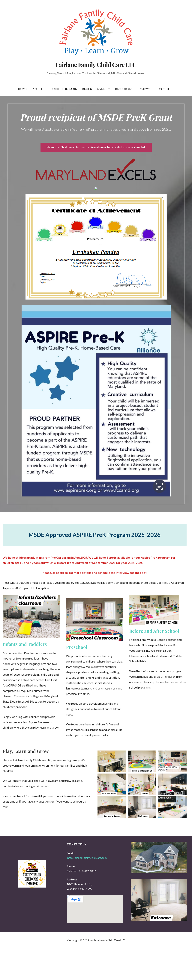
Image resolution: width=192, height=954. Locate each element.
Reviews (143, 89)
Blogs (87, 89)
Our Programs (64, 89)
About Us (39, 89)
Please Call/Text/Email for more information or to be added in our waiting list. (96, 147)
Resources (123, 89)
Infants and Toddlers (25, 644)
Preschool (76, 647)
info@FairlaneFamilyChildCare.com (87, 857)
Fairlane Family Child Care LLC (96, 64)
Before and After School (154, 631)
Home (22, 89)
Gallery (103, 89)
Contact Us (164, 89)
